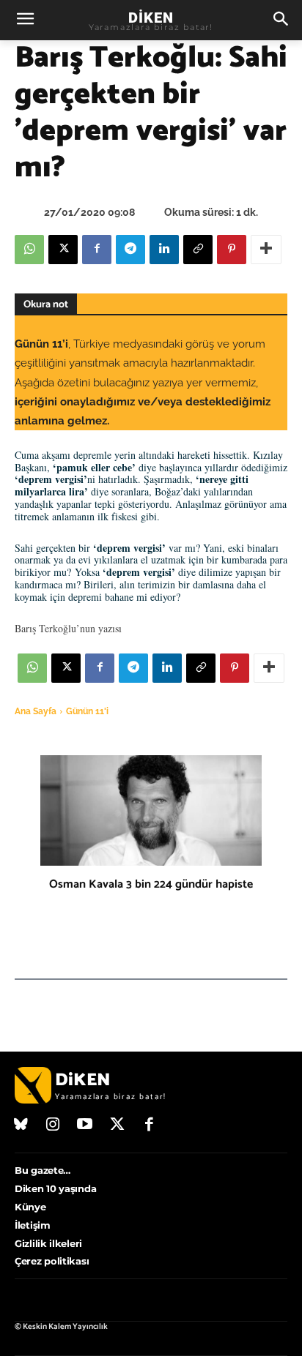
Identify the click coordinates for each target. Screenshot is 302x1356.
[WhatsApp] (29, 249)
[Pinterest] (231, 249)
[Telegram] (130, 249)
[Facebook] (96, 249)
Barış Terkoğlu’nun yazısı (68, 628)
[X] (63, 249)
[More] (266, 249)
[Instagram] (53, 1125)
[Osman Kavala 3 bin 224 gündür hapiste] (151, 810)
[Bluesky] (21, 1125)
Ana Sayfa (35, 711)
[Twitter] (117, 1125)
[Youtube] (85, 1125)
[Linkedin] (164, 249)
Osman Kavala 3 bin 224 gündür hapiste (151, 884)
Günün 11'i (87, 711)
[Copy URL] (198, 249)
